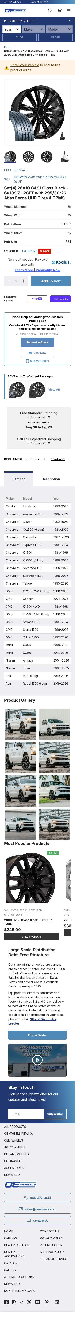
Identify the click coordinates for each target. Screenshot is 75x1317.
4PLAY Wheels (12, 2)
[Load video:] (37, 1060)
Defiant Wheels (39, 2)
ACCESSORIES (14, 1168)
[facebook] (6, 1302)
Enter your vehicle (24, 65)
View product (31, 936)
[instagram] (14, 1302)
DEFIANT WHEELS (16, 1154)
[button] (37, 21)
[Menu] (68, 10)
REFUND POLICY (51, 1245)
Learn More (24, 270)
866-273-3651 (39, 361)
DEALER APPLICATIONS (14, 1254)
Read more (58, 459)
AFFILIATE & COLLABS (19, 1277)
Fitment (18, 479)
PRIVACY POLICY (51, 1238)
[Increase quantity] (23, 281)
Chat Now (39, 352)
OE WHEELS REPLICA (18, 1133)
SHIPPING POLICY (52, 1252)
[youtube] (37, 1302)
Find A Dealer (37, 1035)
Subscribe (55, 1114)
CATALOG (11, 1263)
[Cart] (59, 10)
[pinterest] (46, 1302)
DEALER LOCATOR (16, 1245)
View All (54, 389)
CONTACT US (49, 1231)
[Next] (67, 157)
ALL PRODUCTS (15, 1126)
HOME (8, 1231)
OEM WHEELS (13, 1140)
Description (50, 479)
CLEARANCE (12, 1161)
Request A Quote (37, 342)
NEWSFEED (12, 1174)
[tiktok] (21, 1302)
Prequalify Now (47, 270)
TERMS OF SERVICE (54, 1259)
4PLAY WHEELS (14, 1147)
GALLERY (10, 1270)
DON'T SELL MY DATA (19, 1290)
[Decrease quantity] (9, 281)
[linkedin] (57, 1302)
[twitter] (29, 1303)
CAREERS (10, 1238)
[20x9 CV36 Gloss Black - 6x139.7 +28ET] (32, 895)
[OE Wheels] (15, 10)
